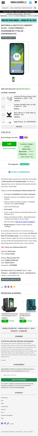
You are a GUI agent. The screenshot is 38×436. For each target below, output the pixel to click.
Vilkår (2, 403)
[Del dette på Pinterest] (8, 287)
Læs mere (3, 360)
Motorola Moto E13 (8, 37)
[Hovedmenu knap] (3, 2)
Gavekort (3, 409)
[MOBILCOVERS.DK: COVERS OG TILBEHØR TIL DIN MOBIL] (19, 2)
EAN (2, 400)
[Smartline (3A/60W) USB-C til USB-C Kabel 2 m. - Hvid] (9, 107)
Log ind (12, 423)
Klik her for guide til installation (25, 222)
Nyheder (19, 336)
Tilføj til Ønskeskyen (20, 172)
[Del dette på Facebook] (5, 287)
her (23, 387)
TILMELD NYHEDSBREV (19, 380)
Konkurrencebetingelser (7, 415)
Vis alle (19, 126)
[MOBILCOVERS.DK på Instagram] (5, 424)
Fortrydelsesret (4, 406)
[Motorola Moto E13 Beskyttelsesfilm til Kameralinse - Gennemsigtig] (28, 305)
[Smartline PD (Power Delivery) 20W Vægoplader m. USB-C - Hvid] (9, 99)
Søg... (2, 418)
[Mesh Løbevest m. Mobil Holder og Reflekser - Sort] (9, 115)
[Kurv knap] (35, 2)
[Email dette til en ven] (14, 287)
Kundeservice (4, 397)
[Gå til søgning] (35, 8)
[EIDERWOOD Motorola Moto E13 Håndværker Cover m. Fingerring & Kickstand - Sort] (10, 305)
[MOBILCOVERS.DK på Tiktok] (8, 424)
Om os (2, 412)
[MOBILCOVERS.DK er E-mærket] (30, 3)
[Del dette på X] (11, 287)
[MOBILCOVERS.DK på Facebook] (2, 424)
